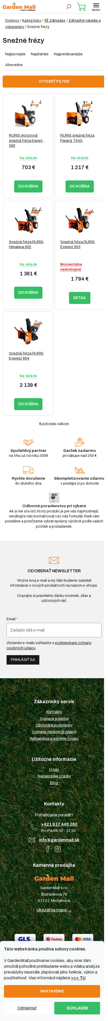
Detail (79, 298)
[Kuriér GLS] (25, 939)
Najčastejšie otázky (54, 776)
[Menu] (96, 6)
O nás (54, 770)
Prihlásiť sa (23, 660)
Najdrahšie (39, 54)
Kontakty (54, 712)
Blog (54, 783)
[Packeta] (54, 939)
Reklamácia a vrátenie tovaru (54, 739)
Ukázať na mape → (54, 910)
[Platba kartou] (83, 939)
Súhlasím (77, 1008)
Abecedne (14, 65)
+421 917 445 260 (59, 824)
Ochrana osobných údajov (54, 732)
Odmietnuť (26, 1008)
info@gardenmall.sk (59, 840)
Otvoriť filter (54, 81)
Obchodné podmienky (54, 725)
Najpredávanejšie (68, 54)
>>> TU (78, 978)
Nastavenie (52, 991)
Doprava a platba (54, 719)
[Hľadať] (68, 6)
